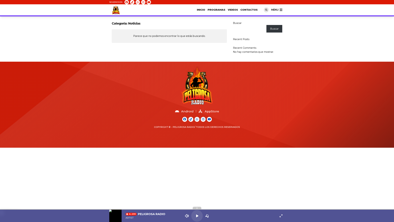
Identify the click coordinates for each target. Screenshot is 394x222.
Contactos (249, 9)
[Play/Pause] (197, 216)
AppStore (212, 111)
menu (274, 9)
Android (187, 111)
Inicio (201, 9)
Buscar (237, 23)
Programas (216, 9)
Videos (233, 9)
